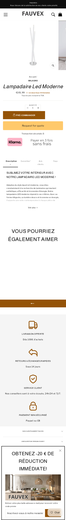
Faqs (55, 161)
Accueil (32, 77)
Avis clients (40, 162)
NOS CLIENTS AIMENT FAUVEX (33, 431)
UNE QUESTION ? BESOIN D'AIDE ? (33, 441)
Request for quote (33, 125)
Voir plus (32, 207)
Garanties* (26, 161)
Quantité (33, 105)
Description (11, 161)
